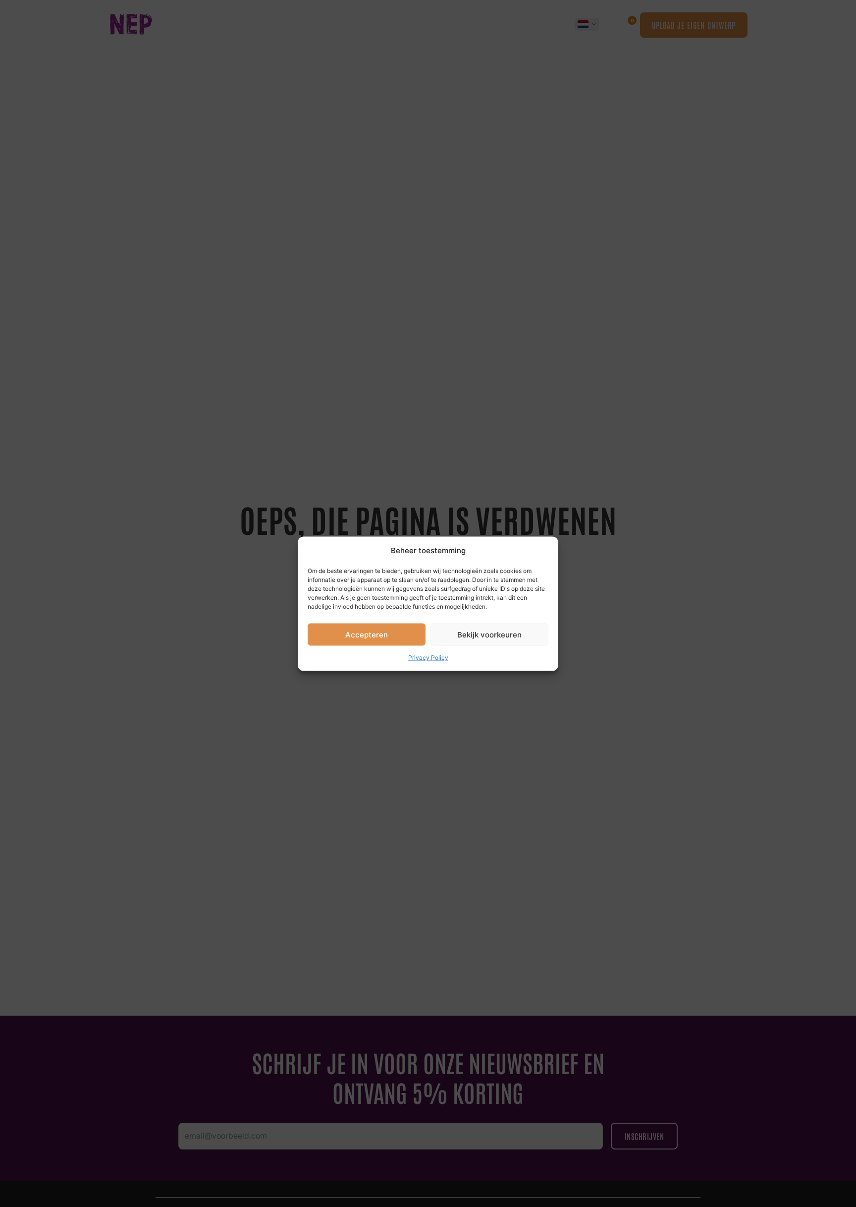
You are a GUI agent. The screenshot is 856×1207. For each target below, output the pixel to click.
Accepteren (366, 634)
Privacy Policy (428, 657)
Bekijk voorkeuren (489, 634)
